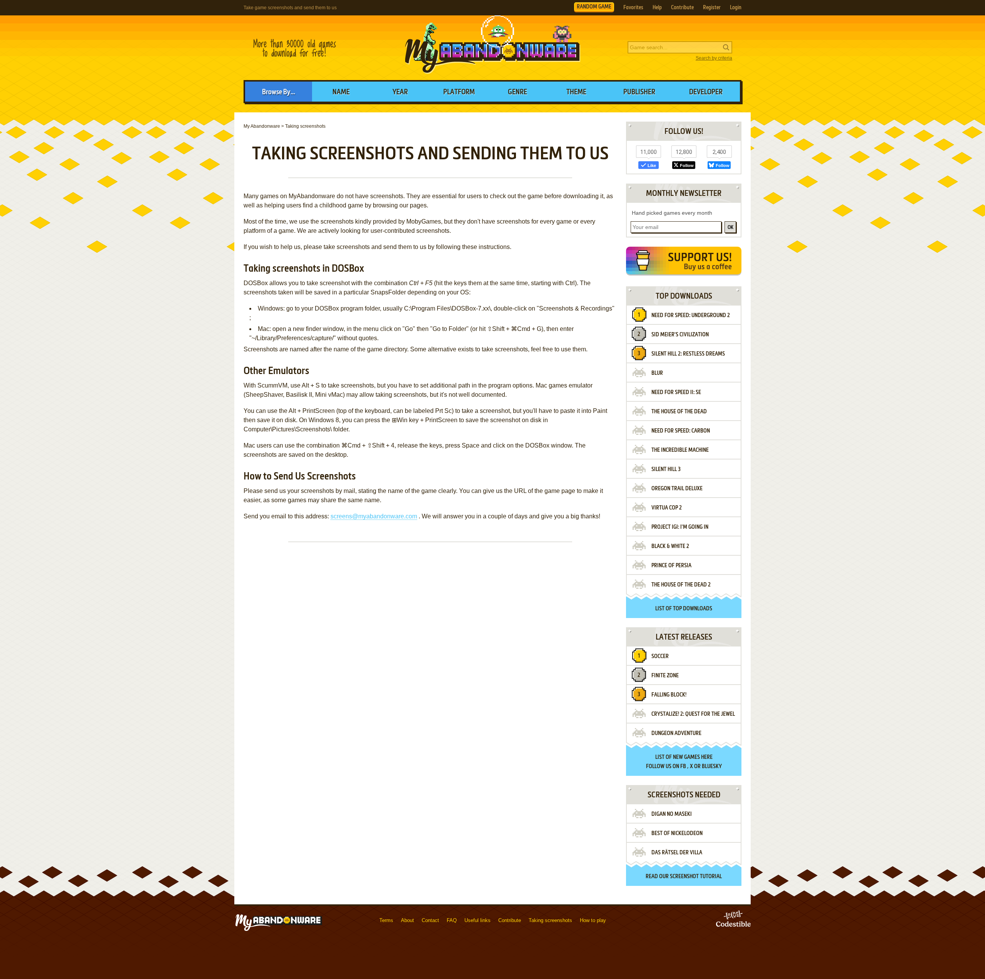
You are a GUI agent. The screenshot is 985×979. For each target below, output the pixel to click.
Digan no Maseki (671, 814)
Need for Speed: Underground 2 (690, 315)
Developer (706, 92)
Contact (430, 920)
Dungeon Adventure (676, 733)
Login (735, 7)
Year (400, 92)
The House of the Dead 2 (681, 585)
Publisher (639, 92)
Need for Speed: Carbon (680, 431)
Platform (459, 92)
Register (712, 7)
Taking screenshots (550, 920)
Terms (386, 920)
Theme (576, 92)
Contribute (682, 7)
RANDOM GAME (594, 7)
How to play (593, 920)
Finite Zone (665, 675)
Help (657, 7)
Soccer (660, 656)
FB (683, 766)
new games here (693, 757)
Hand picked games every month (672, 213)
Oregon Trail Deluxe (677, 488)
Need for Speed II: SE (676, 392)
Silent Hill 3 (666, 469)
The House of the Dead (679, 411)
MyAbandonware (492, 47)
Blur (657, 373)
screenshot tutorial (696, 876)
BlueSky (712, 766)
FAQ (452, 920)
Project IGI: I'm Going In (679, 527)
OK (730, 227)
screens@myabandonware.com (374, 516)
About (407, 920)
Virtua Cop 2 (666, 508)
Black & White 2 (670, 546)
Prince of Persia (671, 565)
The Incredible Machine (680, 450)
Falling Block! (668, 695)
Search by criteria (714, 58)
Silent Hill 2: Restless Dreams (688, 354)
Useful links (477, 920)
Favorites (633, 7)
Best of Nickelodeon (677, 833)
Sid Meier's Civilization (680, 334)
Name (341, 92)
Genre (517, 92)
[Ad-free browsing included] (683, 262)
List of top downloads (683, 608)
